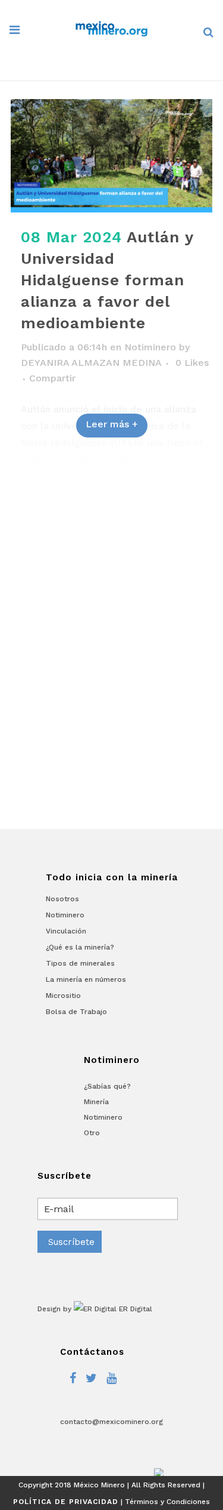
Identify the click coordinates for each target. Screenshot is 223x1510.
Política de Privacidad (65, 1501)
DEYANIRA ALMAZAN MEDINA (91, 362)
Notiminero (150, 347)
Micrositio (63, 996)
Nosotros (62, 899)
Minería (96, 1102)
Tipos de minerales (80, 963)
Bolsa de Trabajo (76, 1012)
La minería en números (86, 979)
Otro (92, 1133)
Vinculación (66, 931)
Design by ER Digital (94, 1309)
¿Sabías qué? (107, 1086)
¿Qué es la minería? (80, 947)
